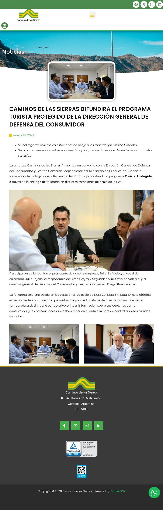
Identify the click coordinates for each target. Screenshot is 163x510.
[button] (92, 14)
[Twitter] (75, 425)
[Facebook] (64, 425)
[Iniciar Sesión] (4, 25)
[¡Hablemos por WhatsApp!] (154, 493)
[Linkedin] (98, 425)
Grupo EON (118, 491)
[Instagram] (87, 425)
